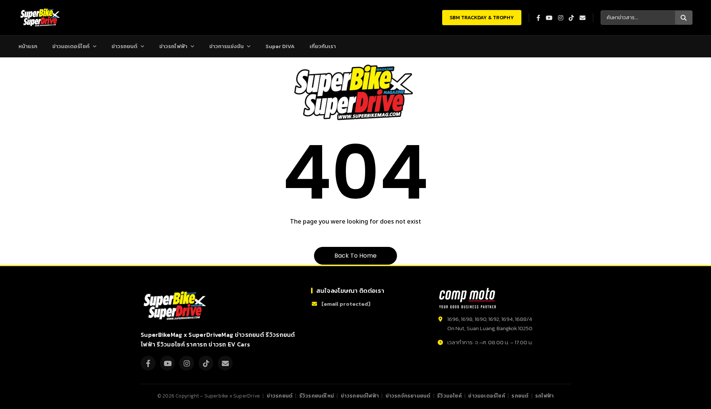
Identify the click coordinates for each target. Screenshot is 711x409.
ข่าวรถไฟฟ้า (173, 46)
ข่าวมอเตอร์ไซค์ (71, 46)
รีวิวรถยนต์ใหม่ (316, 395)
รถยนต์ (519, 395)
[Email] (225, 363)
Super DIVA (280, 46)
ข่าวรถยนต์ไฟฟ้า (360, 395)
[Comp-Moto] (467, 298)
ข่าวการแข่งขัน (226, 46)
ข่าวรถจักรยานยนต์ (408, 395)
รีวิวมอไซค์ (449, 395)
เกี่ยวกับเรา (323, 46)
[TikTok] (205, 363)
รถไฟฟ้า (544, 395)
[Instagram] (186, 363)
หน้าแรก (28, 46)
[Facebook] (148, 363)
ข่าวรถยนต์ (124, 46)
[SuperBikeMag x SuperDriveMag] (176, 306)
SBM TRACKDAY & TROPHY (482, 17)
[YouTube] (167, 363)
